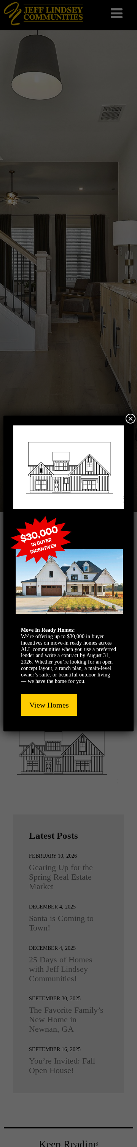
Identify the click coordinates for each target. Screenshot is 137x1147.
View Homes (49, 705)
